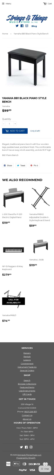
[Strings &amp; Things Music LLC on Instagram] (26, 26)
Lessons (27, 360)
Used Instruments (27, 391)
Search (27, 380)
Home (5, 33)
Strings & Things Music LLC (29, 455)
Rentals (27, 356)
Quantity (6, 119)
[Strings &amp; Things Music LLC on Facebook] (21, 26)
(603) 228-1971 (30, 411)
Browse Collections (27, 384)
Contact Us (27, 415)
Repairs (27, 353)
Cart (49, 3)
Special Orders (27, 370)
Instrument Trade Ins (27, 367)
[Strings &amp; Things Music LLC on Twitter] (17, 26)
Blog (34, 26)
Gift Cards (27, 394)
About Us (27, 419)
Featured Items (27, 387)
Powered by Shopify (25, 458)
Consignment (27, 363)
